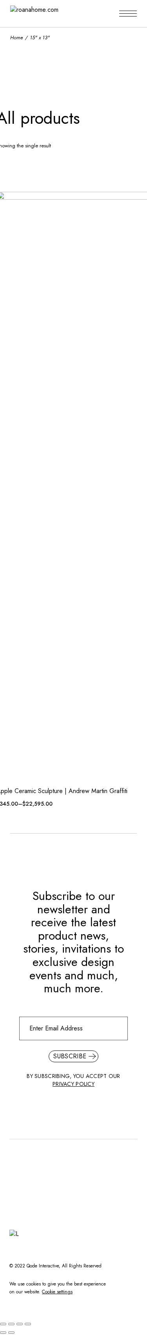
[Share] (11, 1324)
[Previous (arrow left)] (3, 1332)
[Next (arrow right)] (11, 1332)
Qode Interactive (43, 1265)
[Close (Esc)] (3, 1324)
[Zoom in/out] (28, 1324)
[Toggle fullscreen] (19, 1324)
